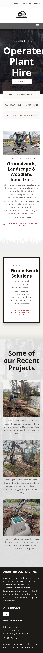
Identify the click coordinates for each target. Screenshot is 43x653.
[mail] (12, 638)
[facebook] (4, 638)
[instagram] (8, 638)
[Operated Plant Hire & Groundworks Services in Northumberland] (21, 11)
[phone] (16, 638)
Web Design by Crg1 (30, 647)
